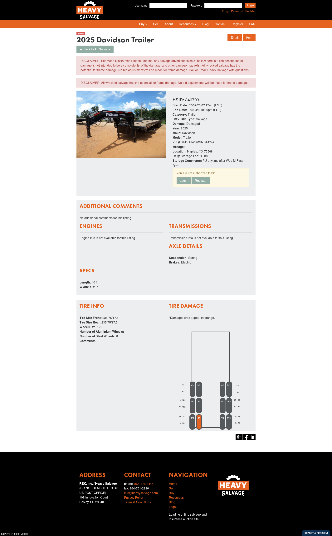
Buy (141, 24)
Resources (186, 24)
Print (249, 37)
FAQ (252, 24)
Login (184, 180)
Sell (156, 24)
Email (235, 37)
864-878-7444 (144, 483)
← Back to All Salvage (95, 49)
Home (173, 483)
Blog (205, 24)
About (169, 24)
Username (141, 5)
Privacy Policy (134, 497)
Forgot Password (232, 11)
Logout (173, 506)
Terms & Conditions (137, 502)
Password (196, 5)
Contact (220, 24)
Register (250, 11)
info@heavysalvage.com (141, 493)
